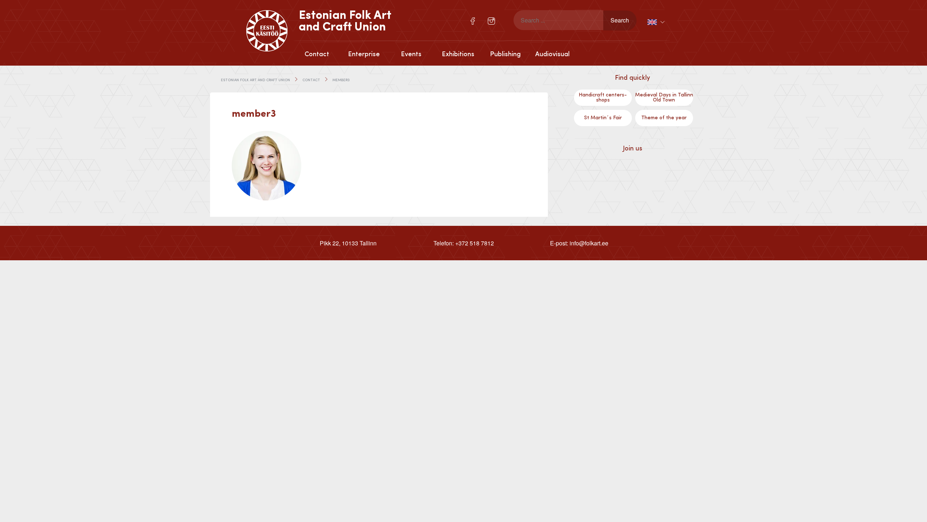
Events (411, 54)
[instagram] (491, 21)
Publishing (505, 54)
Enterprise (364, 54)
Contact (317, 54)
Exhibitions (458, 54)
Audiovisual (552, 54)
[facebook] (472, 21)
